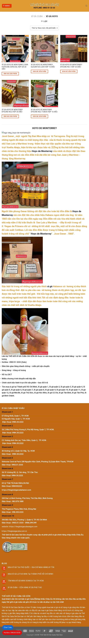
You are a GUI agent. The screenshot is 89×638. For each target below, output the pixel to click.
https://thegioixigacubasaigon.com (23, 526)
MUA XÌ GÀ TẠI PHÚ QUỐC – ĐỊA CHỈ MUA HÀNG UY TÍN (31, 567)
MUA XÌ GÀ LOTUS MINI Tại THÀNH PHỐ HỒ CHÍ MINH (30, 574)
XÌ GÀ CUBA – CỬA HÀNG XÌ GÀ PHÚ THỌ (25, 587)
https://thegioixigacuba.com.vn (14, 531)
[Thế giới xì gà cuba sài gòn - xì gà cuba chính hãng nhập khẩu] (44, 6)
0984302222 (17, 486)
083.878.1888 (17, 501)
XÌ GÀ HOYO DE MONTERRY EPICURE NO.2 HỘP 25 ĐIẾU (12, 111)
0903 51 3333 (15, 362)
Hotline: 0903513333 (12, 633)
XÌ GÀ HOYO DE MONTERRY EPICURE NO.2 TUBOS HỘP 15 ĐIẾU (44, 111)
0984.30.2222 (17, 422)
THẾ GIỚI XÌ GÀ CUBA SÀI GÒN (21, 356)
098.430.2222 (17, 512)
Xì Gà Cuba (37, 16)
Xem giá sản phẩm (10, 73)
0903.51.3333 (17, 465)
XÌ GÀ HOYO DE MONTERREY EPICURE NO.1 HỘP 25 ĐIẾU (71, 66)
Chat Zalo (8, 627)
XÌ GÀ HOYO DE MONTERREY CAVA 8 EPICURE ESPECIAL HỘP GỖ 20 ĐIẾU (15, 67)
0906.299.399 (30, 523)
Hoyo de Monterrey (42, 151)
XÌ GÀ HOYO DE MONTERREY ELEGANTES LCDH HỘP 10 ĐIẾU (43, 66)
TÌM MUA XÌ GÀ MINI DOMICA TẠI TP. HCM (26, 581)
